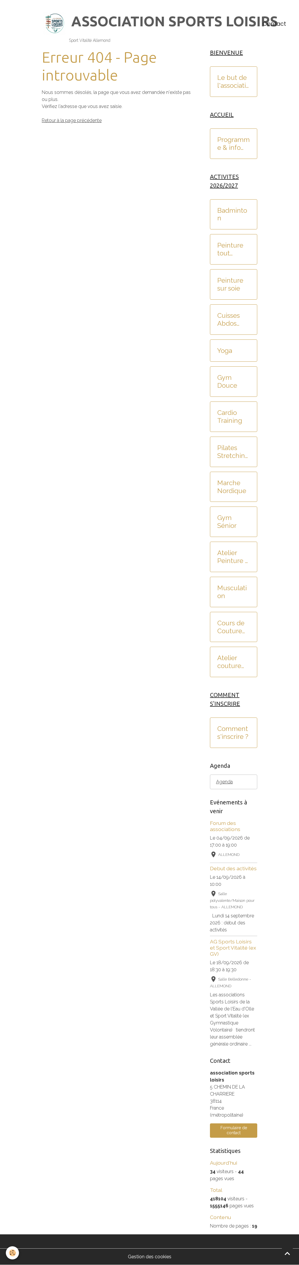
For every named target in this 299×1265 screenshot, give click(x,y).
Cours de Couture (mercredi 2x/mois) (231, 627)
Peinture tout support (230, 249)
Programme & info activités (233, 144)
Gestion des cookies (149, 1256)
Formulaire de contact (233, 1130)
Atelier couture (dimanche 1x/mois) (233, 662)
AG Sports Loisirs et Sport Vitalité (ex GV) (233, 947)
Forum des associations (225, 826)
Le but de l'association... (233, 82)
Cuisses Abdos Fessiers (229, 319)
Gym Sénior (227, 521)
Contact (274, 24)
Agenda (224, 782)
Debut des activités (233, 868)
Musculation (232, 592)
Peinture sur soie (230, 284)
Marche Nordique (231, 487)
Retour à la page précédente (72, 120)
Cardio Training (229, 416)
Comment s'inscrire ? (232, 732)
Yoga (224, 350)
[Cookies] (12, 1252)
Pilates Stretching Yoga (233, 452)
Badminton (232, 214)
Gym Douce (227, 381)
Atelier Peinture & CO (233, 557)
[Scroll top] (287, 1253)
